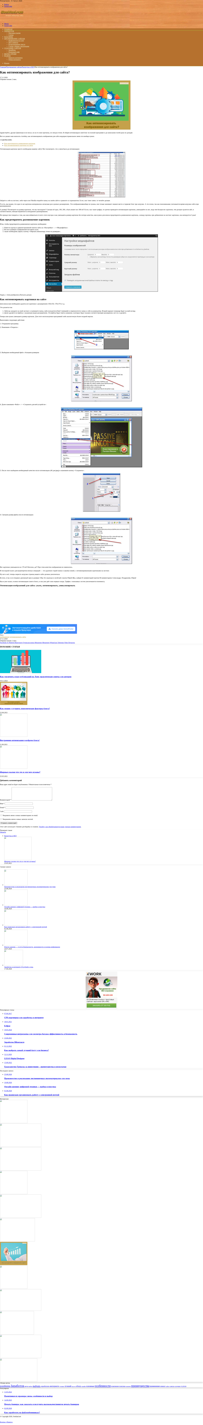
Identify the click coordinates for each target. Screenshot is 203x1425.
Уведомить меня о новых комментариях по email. (20, 815)
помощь (128, 1386)
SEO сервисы (13, 42)
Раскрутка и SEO (28, 67)
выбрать (36, 1386)
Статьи (11, 35)
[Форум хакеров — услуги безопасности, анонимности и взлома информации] (15, 945)
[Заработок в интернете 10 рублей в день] (13, 965)
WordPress (12, 50)
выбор (30, 1386)
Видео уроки (10, 54)
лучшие (62, 1386)
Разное (7, 56)
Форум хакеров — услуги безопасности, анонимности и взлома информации (32, 947)
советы (172, 1386)
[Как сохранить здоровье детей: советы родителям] (20, 1146)
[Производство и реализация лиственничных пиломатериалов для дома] (15, 885)
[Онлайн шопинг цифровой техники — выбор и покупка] (15, 905)
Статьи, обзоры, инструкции (18, 46)
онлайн (83, 1386)
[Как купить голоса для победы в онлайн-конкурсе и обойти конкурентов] (20, 1170)
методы (73, 1386)
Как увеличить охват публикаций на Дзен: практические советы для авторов (35, 677)
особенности (103, 1385)
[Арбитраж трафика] (13, 1122)
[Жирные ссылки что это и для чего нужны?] (13, 768)
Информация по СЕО (16, 41)
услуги (183, 1386)
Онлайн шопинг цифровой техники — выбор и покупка (24, 907)
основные (90, 1386)
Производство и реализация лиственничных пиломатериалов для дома (30, 887)
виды (26, 1386)
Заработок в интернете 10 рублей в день (18, 967)
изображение (4, 637)
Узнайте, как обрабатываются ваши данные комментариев (60, 827)
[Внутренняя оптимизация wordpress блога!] (13, 736)
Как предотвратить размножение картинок (19, 143)
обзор (78, 1386)
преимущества (140, 1385)
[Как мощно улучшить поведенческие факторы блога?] (13, 704)
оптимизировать (16, 637)
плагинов (115, 1386)
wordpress (5, 1386)
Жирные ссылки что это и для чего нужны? (20, 772)
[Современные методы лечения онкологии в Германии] (20, 1357)
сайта (24, 637)
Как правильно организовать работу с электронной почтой (25, 927)
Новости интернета (15, 58)
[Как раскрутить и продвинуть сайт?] (13, 1264)
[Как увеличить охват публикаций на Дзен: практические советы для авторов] (20, 672)
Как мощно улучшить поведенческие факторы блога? (25, 708)
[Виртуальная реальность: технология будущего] (20, 1310)
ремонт (162, 1386)
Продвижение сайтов (14, 39)
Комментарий (5, 800)
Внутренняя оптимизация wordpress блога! (20, 740)
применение (155, 1386)
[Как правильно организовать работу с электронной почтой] (15, 925)
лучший (67, 1386)
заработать (45, 1386)
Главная (3, 67)
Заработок (9, 31)
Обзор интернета (14, 60)
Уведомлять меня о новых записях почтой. (18, 819)
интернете (54, 1386)
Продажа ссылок (14, 33)
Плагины (8, 37)
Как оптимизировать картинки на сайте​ (18, 145)
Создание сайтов (12, 48)
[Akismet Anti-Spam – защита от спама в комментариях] (13, 1288)
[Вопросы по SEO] (12, 20)
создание (178, 1386)
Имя (2, 803)
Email (2, 807)
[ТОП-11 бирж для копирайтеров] (13, 1193)
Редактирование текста (16, 44)
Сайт (2, 811)
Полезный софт (14, 52)
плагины (122, 1386)
